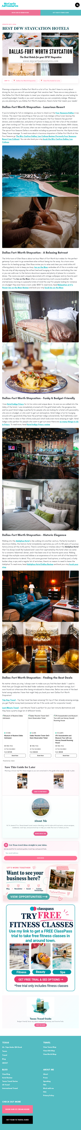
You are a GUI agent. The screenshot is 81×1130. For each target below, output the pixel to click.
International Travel (10, 1088)
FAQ (44, 1092)
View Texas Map (49, 1047)
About (45, 1074)
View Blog (6, 1074)
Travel (4, 1055)
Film (44, 1085)
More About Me (40, 833)
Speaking (47, 1081)
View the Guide (40, 1025)
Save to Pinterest (40, 791)
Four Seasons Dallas (65, 113)
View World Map (49, 1054)
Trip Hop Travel (9, 700)
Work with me (48, 1088)
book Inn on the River (54, 288)
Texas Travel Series (10, 1081)
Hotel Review (7, 1078)
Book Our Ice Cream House (20, 12)
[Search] (77, 5)
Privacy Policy (48, 1095)
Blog (4, 1059)
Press (45, 1078)
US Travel (6, 1085)
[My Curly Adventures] (37, 5)
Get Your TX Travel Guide (61, 12)
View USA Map (49, 1051)
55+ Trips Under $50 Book (12, 1047)
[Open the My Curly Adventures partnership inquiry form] (40, 882)
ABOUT (5, 1063)
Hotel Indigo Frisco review (38, 424)
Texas (4, 1051)
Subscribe (40, 858)
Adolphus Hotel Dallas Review (40, 564)
